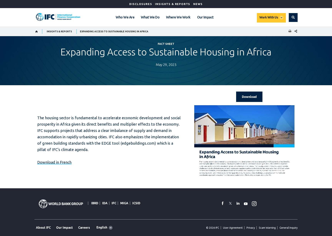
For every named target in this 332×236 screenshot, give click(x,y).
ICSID (136, 203)
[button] (293, 17)
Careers (84, 227)
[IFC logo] (58, 17)
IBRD (94, 203)
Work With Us (268, 17)
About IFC (43, 227)
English (101, 227)
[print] (289, 31)
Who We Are (125, 17)
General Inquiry (289, 227)
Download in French (54, 162)
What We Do (150, 17)
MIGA (124, 203)
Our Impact (205, 17)
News (198, 4)
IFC (114, 203)
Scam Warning (267, 227)
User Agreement (233, 227)
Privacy (251, 227)
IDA (105, 203)
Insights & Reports (172, 4)
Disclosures (140, 4)
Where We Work (178, 17)
